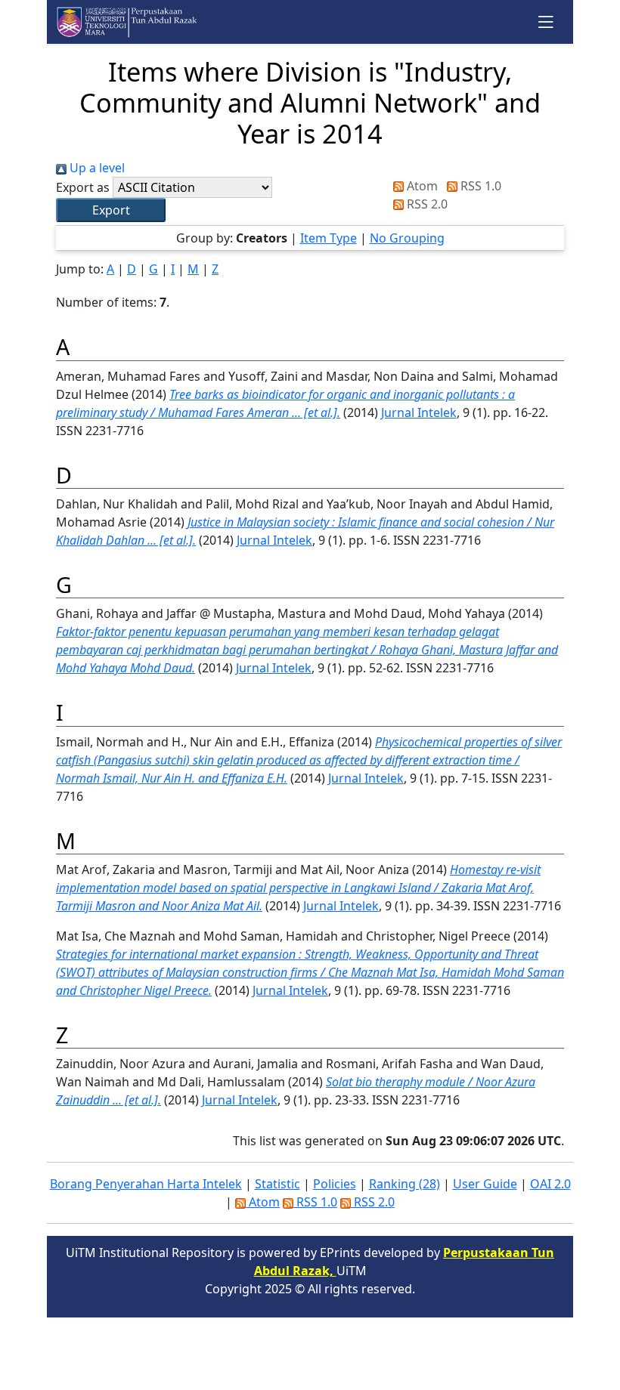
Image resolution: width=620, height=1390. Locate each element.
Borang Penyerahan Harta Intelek (146, 1183)
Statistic (277, 1183)
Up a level (96, 167)
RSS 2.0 (426, 204)
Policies (334, 1183)
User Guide (485, 1183)
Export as (83, 187)
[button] (111, 210)
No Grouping (407, 238)
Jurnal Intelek (419, 412)
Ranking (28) (404, 1183)
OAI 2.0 (550, 1183)
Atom (421, 186)
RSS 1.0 (479, 186)
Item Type (328, 238)
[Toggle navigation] (546, 21)
